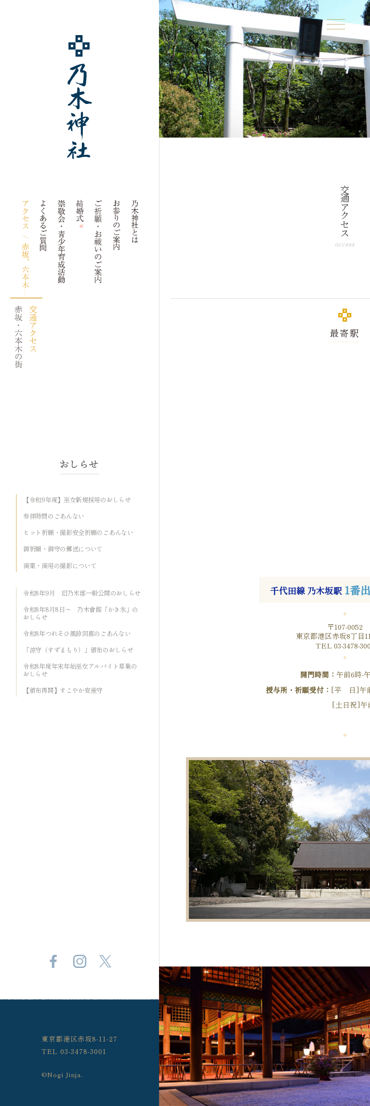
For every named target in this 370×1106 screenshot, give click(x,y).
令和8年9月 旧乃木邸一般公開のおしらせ (82, 593)
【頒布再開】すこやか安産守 (63, 690)
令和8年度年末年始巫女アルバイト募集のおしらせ (80, 669)
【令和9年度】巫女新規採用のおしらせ (77, 500)
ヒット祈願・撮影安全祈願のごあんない (78, 532)
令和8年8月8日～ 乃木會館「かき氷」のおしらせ (80, 613)
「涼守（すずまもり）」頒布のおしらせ (78, 650)
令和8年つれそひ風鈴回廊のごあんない (77, 633)
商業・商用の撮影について (59, 566)
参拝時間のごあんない (53, 516)
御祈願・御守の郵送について (63, 549)
